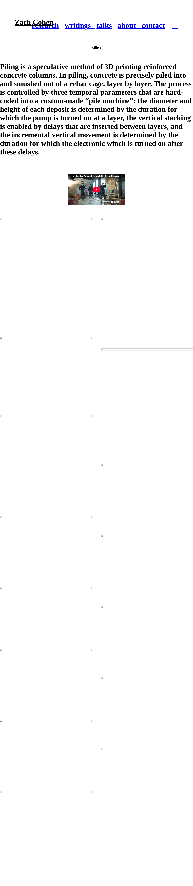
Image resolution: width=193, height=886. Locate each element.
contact (153, 25)
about (130, 25)
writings (80, 25)
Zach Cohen (34, 22)
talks (104, 25)
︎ (175, 25)
